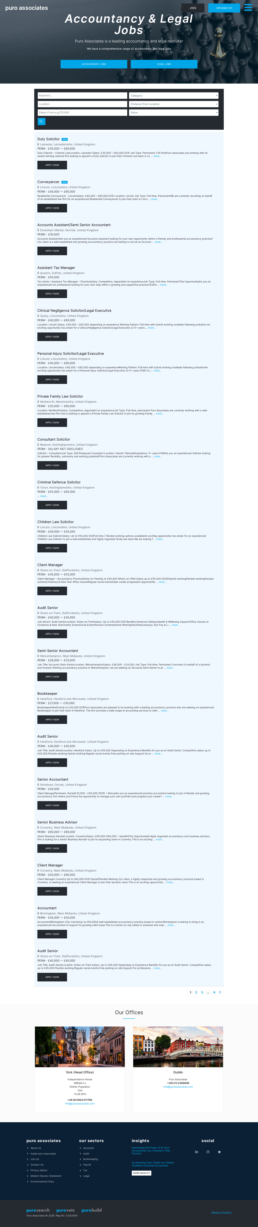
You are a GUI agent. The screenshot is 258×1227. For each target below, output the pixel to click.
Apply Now (52, 165)
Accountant (47, 908)
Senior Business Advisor (57, 822)
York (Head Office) (80, 1072)
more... (157, 155)
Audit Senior (47, 607)
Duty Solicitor (48, 139)
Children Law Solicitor (55, 522)
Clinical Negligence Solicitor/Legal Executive (74, 310)
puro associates (26, 7)
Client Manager (50, 565)
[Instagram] (208, 1152)
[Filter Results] (41, 121)
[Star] (219, 1152)
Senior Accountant (52, 779)
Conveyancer (48, 182)
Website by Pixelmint (221, 1212)
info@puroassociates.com (80, 1103)
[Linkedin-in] (196, 1152)
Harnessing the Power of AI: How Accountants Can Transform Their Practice (151, 1150)
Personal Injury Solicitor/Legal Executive (70, 353)
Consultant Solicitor (53, 439)
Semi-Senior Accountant (57, 650)
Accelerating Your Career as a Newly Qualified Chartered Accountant (153, 1164)
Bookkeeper (47, 693)
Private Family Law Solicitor (60, 396)
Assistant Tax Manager (56, 267)
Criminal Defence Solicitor (59, 482)
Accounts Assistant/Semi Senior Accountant (74, 225)
